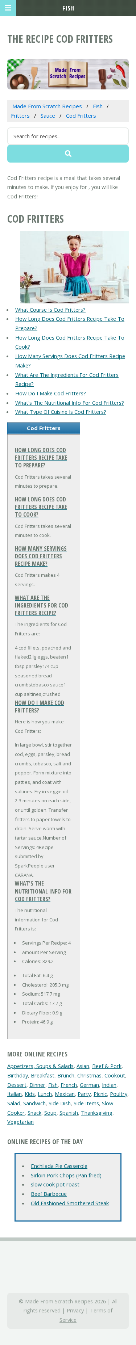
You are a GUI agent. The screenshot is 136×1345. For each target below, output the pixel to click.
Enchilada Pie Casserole (59, 1165)
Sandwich (34, 1103)
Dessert (16, 1084)
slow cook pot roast (55, 1184)
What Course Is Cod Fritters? (50, 309)
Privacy (75, 1310)
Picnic (100, 1093)
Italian (14, 1093)
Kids (30, 1093)
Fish (53, 1084)
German (89, 1084)
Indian (109, 1084)
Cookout (114, 1075)
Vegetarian (20, 1121)
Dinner (37, 1084)
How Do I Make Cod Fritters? (50, 393)
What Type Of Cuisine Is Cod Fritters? (60, 411)
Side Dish (60, 1103)
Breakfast (42, 1075)
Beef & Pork (106, 1065)
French (69, 1084)
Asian (83, 1065)
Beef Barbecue (49, 1193)
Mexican (65, 1093)
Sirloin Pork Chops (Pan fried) (66, 1175)
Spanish (68, 1112)
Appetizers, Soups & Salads (40, 1065)
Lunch (45, 1093)
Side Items (86, 1103)
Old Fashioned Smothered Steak (70, 1203)
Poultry (118, 1093)
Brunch (65, 1075)
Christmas (89, 1075)
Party (84, 1093)
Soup (50, 1112)
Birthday (17, 1075)
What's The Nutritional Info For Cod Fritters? (69, 402)
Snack (34, 1112)
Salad (13, 1103)
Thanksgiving (96, 1112)
